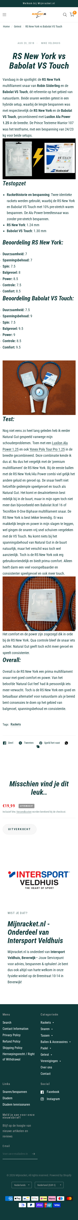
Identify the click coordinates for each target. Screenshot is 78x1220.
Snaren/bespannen (15, 1092)
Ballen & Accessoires (54, 1042)
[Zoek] (65, 14)
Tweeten (29, 742)
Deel (10, 742)
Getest (17, 26)
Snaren (45, 1029)
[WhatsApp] (67, 743)
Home (6, 26)
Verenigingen (49, 1061)
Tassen (45, 1035)
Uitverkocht (19, 829)
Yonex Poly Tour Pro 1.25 (47, 449)
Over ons (46, 1067)
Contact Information (15, 1029)
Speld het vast (52, 742)
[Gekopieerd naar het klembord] (39, 747)
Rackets (16, 724)
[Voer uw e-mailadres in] (34, 1154)
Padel (44, 1048)
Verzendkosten (24, 811)
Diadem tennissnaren (16, 1104)
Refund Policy (11, 1041)
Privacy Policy (12, 1035)
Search (7, 1022)
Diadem (7, 1098)
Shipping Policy (12, 1048)
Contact (46, 1074)
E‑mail (6, 1146)
